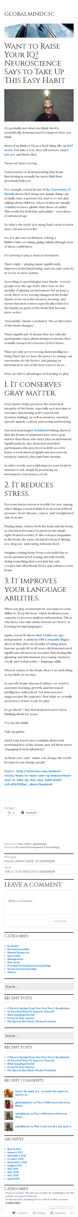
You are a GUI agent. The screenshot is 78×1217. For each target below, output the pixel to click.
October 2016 (15, 1159)
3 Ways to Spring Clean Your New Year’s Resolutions (38, 1008)
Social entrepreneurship (22, 969)
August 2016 (14, 1165)
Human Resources (18, 952)
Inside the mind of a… (28, 1091)
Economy (13, 946)
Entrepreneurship (18, 949)
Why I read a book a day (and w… (53, 1126)
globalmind (40, 844)
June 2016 (13, 1172)
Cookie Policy (12, 1202)
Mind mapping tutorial (20, 1014)
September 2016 (17, 1162)
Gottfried (41, 430)
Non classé (13, 962)
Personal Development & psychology (38, 847)
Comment (60, 921)
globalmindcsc (29, 14)
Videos (11, 972)
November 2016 (16, 1155)
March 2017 (14, 1149)
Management (15, 959)
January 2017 (15, 1152)
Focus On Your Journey (21, 1018)
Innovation (13, 955)
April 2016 (13, 1178)
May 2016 (13, 1175)
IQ (33, 145)
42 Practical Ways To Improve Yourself (30, 1011)
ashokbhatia (22, 1113)
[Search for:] (39, 986)
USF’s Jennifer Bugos (53, 639)
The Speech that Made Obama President (31, 1021)
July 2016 (12, 1168)
